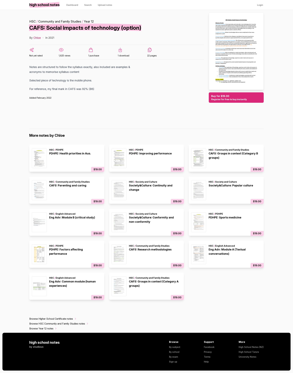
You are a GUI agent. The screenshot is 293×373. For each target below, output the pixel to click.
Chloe (37, 37)
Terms (207, 356)
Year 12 (89, 21)
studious (38, 346)
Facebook (209, 347)
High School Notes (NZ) (251, 347)
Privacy (208, 352)
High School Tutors (249, 352)
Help (206, 361)
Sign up (173, 361)
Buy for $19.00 (229, 98)
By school (174, 352)
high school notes (44, 342)
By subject (174, 347)
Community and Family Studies (59, 21)
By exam (173, 356)
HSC (32, 21)
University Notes (247, 356)
